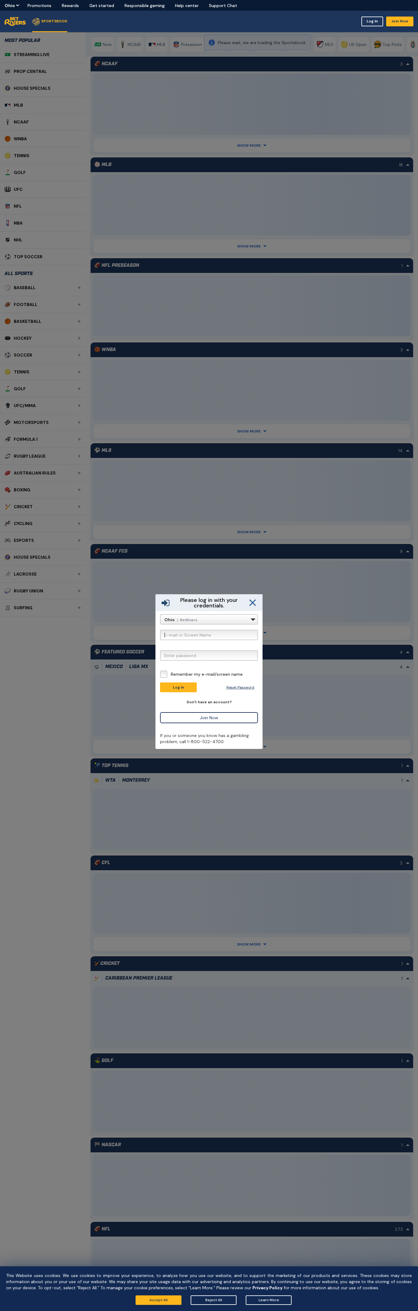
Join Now (399, 21)
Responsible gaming (145, 5)
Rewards (70, 5)
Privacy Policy (267, 1287)
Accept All (158, 1300)
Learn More (269, 1300)
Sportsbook (54, 21)
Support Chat (223, 5)
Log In (372, 21)
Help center (187, 5)
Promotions (39, 5)
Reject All (213, 1300)
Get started (101, 5)
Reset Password (240, 687)
